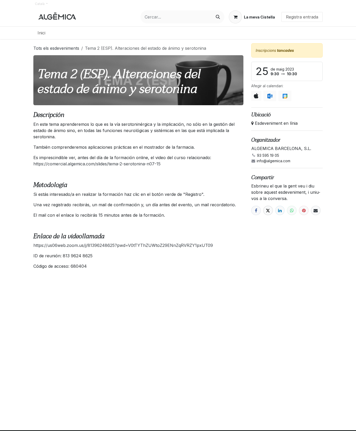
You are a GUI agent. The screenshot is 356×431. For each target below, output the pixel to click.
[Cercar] (217, 16)
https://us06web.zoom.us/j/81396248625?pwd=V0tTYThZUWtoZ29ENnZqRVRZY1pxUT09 (123, 245)
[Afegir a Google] (284, 96)
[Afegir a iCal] (256, 96)
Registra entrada (302, 17)
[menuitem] (41, 33)
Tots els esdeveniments (56, 48)
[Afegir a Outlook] (269, 96)
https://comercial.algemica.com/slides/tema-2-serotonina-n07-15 (97, 163)
